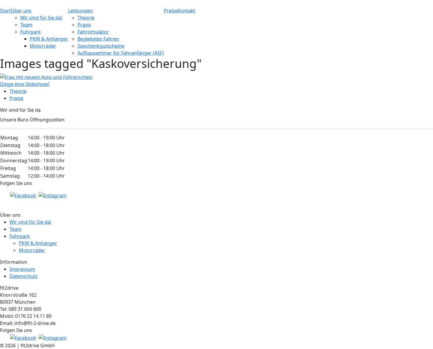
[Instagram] (52, 195)
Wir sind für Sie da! (41, 17)
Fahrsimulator (93, 32)
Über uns (21, 10)
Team (26, 24)
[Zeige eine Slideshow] (24, 84)
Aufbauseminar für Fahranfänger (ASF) (120, 53)
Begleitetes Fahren (98, 39)
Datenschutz (23, 276)
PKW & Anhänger (49, 39)
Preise (171, 10)
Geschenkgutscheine (100, 46)
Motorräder (43, 46)
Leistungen (80, 10)
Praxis (84, 24)
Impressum (22, 269)
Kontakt (186, 10)
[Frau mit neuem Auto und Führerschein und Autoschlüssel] (46, 76)
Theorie (86, 17)
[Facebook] (23, 195)
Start (5, 10)
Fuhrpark (30, 32)
